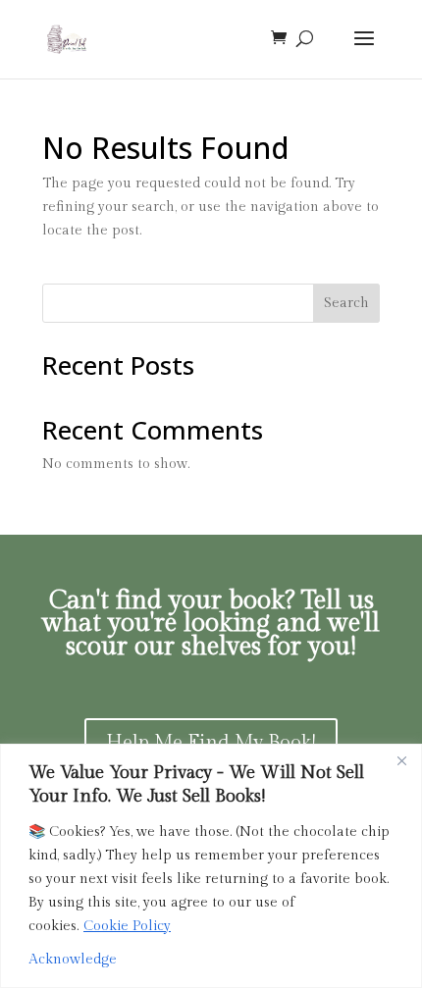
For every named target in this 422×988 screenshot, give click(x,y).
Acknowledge (72, 959)
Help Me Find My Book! (211, 742)
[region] (211, 866)
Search (346, 303)
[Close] (401, 760)
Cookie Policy (127, 926)
